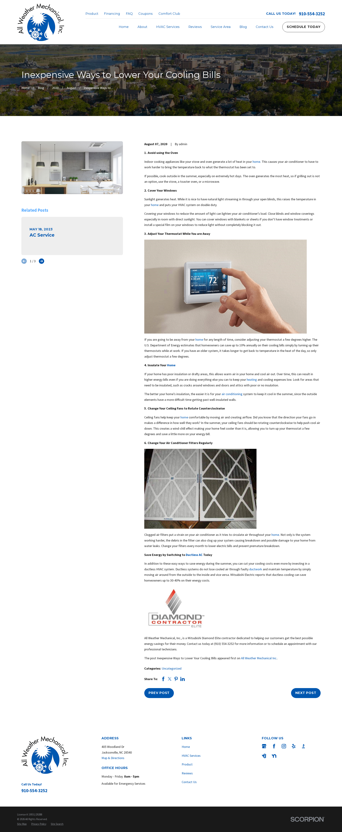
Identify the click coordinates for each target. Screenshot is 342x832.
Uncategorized (172, 668)
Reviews (187, 773)
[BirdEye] (264, 756)
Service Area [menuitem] (221, 27)
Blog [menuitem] (243, 27)
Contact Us (189, 782)
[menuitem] (22, 824)
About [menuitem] (142, 27)
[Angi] (313, 746)
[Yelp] (293, 746)
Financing (112, 14)
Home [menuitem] (124, 27)
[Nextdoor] (274, 756)
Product (92, 14)
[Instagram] (284, 746)
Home (171, 365)
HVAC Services (191, 756)
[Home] (40, 22)
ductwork (255, 569)
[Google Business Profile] (264, 746)
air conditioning (232, 394)
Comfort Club (169, 14)
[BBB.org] (303, 746)
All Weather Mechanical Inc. (259, 658)
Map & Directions (113, 758)
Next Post (305, 693)
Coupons (145, 14)
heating (252, 379)
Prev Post (159, 693)
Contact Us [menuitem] (264, 27)
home (256, 162)
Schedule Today (303, 27)
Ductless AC (194, 555)
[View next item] (41, 261)
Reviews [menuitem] (195, 27)
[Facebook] (274, 746)
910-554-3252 (312, 14)
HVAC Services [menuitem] (168, 27)
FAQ (129, 14)
